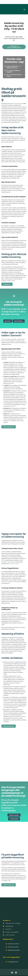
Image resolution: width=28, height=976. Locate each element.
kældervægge (18, 378)
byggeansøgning (22, 574)
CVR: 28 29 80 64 (10, 935)
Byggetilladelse (7, 391)
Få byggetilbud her (13, 962)
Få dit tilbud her (7, 284)
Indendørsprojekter (13, 944)
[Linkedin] (16, 972)
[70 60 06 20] (3, 929)
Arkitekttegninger (14, 819)
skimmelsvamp (6, 242)
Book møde (7, 321)
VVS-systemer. (15, 563)
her (19, 122)
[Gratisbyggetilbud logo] (14, 912)
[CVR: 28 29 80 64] (3, 935)
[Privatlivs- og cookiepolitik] (3, 932)
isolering (18, 209)
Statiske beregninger (14, 815)
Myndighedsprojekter (14, 950)
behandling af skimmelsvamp (8, 562)
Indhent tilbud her (18, 321)
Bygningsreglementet (6, 352)
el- (10, 563)
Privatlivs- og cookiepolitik (12, 932)
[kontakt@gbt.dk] (3, 926)
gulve (23, 378)
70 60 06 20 (12, 406)
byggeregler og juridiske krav (8, 581)
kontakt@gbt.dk (9, 926)
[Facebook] (12, 972)
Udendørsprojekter (13, 947)
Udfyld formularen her (8, 427)
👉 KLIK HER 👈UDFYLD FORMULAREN (14, 46)
